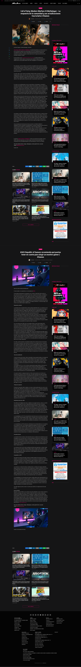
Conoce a (48, 620)
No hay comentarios (49, 18)
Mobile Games (32, 620)
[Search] (79, 3)
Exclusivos (46, 3)
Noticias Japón (60, 618)
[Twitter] (9, 50)
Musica (36, 3)
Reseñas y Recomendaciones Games (37, 628)
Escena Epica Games (34, 627)
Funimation (16, 627)
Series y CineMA (53, 3)
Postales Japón (60, 621)
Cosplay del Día (25, 641)
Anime (55, 76)
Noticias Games (33, 618)
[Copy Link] (9, 58)
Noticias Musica (49, 618)
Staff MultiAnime (26, 660)
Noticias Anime (25, 3)
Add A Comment (31, 224)
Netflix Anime (17, 624)
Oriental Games (33, 621)
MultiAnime (65, 3)
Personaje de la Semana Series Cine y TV (43, 640)
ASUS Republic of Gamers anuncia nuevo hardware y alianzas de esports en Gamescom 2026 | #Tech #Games (21, 201)
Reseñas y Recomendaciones (27, 634)
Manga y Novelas (17, 621)
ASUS (34, 291)
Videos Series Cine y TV (39, 641)
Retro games (32, 630)
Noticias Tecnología (39, 644)
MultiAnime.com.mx (20, 145)
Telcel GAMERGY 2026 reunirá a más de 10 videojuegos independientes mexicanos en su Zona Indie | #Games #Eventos (40, 217)
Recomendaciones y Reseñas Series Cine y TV (43, 634)
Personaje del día (25, 638)
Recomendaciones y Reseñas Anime (21, 620)
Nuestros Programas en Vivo (28, 658)
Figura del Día (24, 637)
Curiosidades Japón (60, 620)
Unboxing (23, 644)
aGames (55, 178)
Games (31, 3)
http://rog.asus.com (22, 502)
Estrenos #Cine (38, 638)
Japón (41, 3)
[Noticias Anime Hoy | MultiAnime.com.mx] (16, 3)
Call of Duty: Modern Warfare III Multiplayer (22, 49)
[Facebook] (9, 48)
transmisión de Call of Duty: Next (28, 57)
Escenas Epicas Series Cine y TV (41, 637)
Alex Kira (33, 18)
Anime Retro (16, 630)
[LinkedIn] (9, 52)
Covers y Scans (17, 628)
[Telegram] (9, 54)
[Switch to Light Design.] (77, 3)
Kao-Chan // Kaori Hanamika (28, 651)
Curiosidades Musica (50, 621)
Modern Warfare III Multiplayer (24, 138)
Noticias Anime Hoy (18, 618)
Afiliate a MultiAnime (27, 657)
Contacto (25, 650)
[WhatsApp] (9, 56)
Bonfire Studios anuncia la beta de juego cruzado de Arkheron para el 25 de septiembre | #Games (40, 200)
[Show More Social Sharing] (50, 21)
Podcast (59, 3)
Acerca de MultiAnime (27, 654)
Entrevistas (24, 640)
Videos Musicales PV (50, 624)
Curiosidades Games (34, 624)
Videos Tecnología (38, 647)
